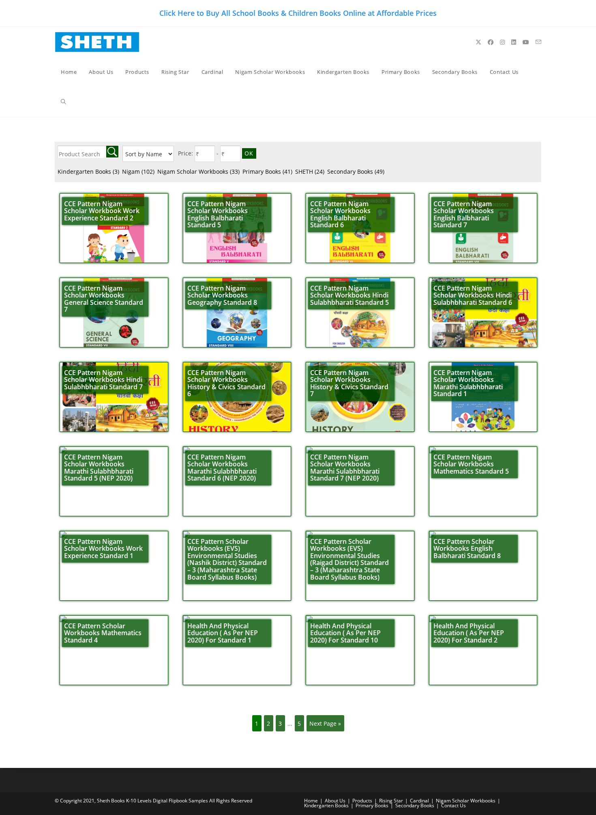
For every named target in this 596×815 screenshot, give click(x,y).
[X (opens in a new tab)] (478, 42)
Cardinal (419, 800)
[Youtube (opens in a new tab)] (525, 42)
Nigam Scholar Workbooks (198, 171)
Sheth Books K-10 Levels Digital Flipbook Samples (152, 800)
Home (311, 800)
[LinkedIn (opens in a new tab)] (513, 42)
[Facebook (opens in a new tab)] (491, 42)
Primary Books (267, 171)
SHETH (309, 171)
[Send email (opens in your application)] (538, 42)
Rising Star (391, 800)
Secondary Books (355, 171)
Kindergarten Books (88, 171)
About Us (335, 800)
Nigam (138, 171)
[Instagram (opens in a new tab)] (502, 42)
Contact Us (453, 805)
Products (362, 800)
